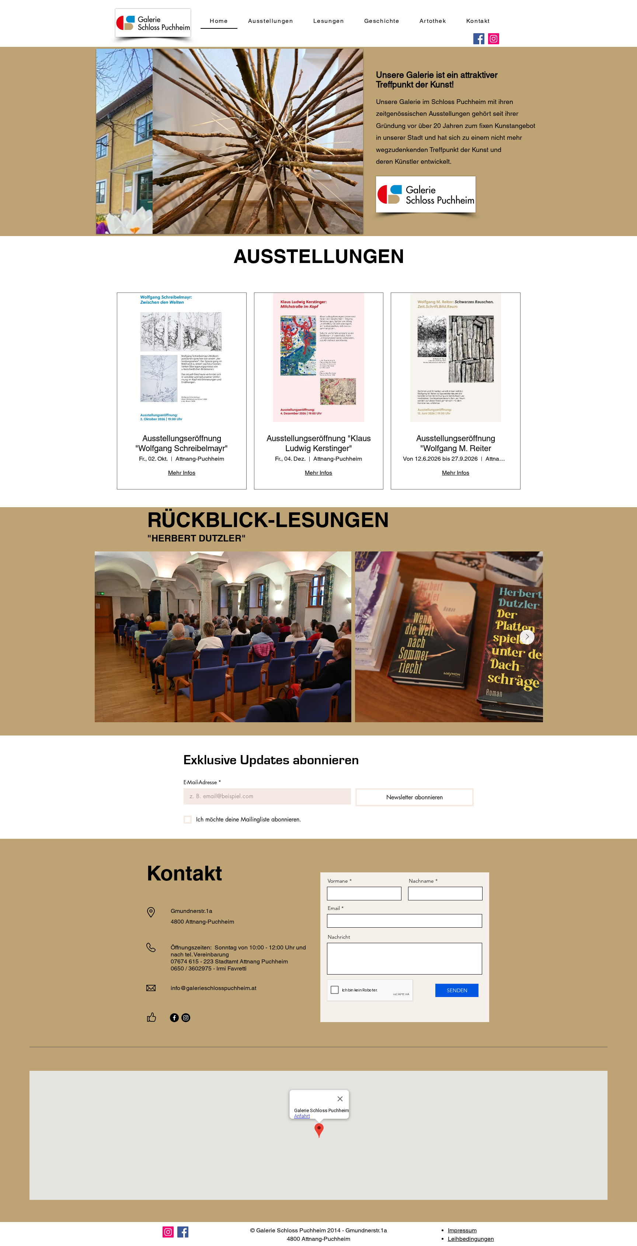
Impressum (462, 1230)
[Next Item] (527, 637)
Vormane (338, 880)
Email (334, 908)
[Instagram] (493, 38)
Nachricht (339, 936)
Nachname (421, 880)
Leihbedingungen (471, 1238)
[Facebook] (478, 38)
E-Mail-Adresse (202, 782)
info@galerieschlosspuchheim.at (213, 987)
